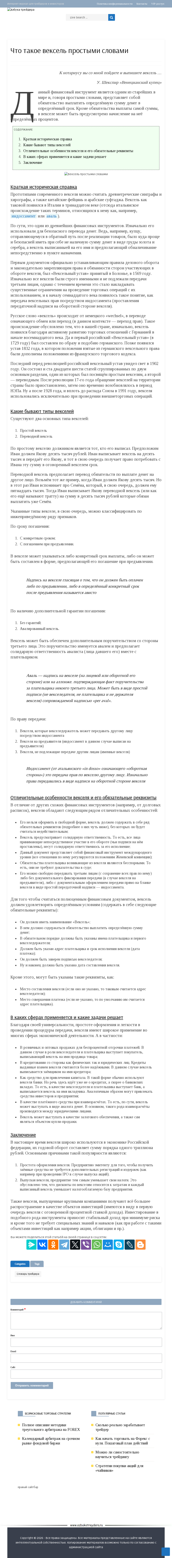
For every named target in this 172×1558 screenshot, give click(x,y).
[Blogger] (141, 1245)
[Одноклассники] (53, 1245)
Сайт (12, 1367)
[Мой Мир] (108, 1245)
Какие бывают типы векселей (46, 145)
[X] (75, 1245)
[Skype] (119, 1245)
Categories (20, 1263)
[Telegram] (64, 1245)
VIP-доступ (157, 3)
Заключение (32, 162)
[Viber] (86, 1245)
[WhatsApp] (97, 1245)
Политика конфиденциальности (115, 3)
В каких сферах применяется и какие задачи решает (64, 157)
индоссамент (24, 216)
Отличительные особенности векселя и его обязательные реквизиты (78, 151)
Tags (36, 1263)
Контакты (142, 3)
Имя (12, 1335)
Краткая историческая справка (47, 139)
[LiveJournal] (130, 1245)
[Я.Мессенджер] (31, 1245)
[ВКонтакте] (42, 1245)
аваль (52, 216)
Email (13, 1351)
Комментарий (18, 1309)
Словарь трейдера (28, 1274)
